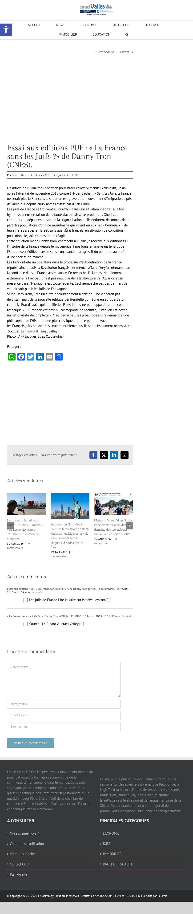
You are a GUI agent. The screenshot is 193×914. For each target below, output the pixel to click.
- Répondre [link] (36, 591)
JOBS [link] (106, 843)
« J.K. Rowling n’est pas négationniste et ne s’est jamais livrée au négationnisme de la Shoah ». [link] (67, 538)
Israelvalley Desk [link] (22, 175)
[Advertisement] (70, 110)
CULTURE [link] (72, 175)
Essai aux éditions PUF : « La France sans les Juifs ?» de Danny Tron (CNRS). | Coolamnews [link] (61, 588)
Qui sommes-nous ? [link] (24, 833)
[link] (96, 9)
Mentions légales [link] (22, 853)
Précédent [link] (106, 52)
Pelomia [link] (162, 895)
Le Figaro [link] (28, 331)
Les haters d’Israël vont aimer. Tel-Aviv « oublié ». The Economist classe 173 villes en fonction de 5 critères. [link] (112, 530)
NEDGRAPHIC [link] (132, 895)
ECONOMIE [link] (111, 833)
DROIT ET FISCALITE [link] (118, 863)
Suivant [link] (123, 52)
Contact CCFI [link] (19, 863)
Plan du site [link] (18, 874)
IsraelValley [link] (47, 895)
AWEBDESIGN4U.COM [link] (108, 895)
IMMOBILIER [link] (112, 853)
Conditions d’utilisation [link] (27, 843)
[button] (10, 525)
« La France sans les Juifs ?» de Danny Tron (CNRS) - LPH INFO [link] (44, 615)
